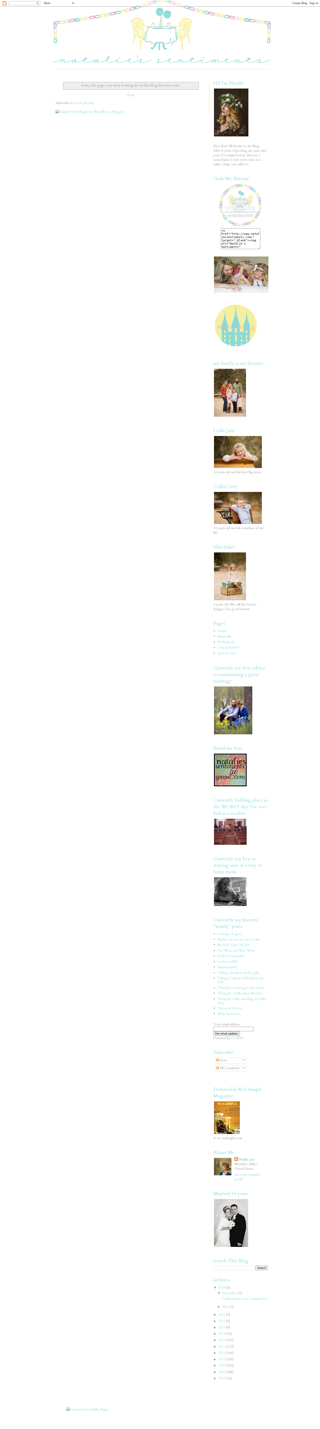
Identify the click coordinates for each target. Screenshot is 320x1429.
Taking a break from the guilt (238, 973)
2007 (222, 1378)
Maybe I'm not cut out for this (238, 939)
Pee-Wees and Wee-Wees (236, 950)
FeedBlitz (237, 1038)
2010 (222, 1359)
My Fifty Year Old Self (233, 945)
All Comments (229, 1068)
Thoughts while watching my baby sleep (242, 1001)
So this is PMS (227, 961)
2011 (222, 1353)
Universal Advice (229, 1008)
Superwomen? (227, 967)
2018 (222, 1287)
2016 (222, 1321)
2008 (222, 1372)
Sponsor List (226, 653)
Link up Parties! (228, 647)
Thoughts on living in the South (240, 988)
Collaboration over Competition (244, 1298)
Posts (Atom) (84, 103)
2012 (222, 1346)
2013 (222, 1340)
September (230, 1293)
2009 (222, 1365)
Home (130, 95)
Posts (223, 1060)
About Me (224, 636)
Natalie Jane (247, 1159)
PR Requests (226, 642)
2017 (222, 1314)
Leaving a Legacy (229, 934)
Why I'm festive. (229, 1014)
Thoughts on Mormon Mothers (240, 993)
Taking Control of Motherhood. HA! (240, 980)
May (225, 1307)
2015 (222, 1327)
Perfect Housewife (230, 956)
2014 (222, 1334)
